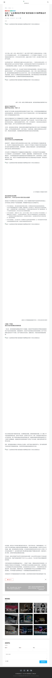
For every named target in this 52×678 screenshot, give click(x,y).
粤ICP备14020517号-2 (26, 675)
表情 (7, 661)
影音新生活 (21, 675)
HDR (8, 10)
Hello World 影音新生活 (27, 673)
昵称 (6, 647)
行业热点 (7, 18)
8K (5, 10)
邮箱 (20, 647)
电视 (14, 10)
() (9, 579)
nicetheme (37, 675)
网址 (34, 647)
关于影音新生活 (18, 673)
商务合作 (34, 673)
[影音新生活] (26, 2)
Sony (11, 10)
